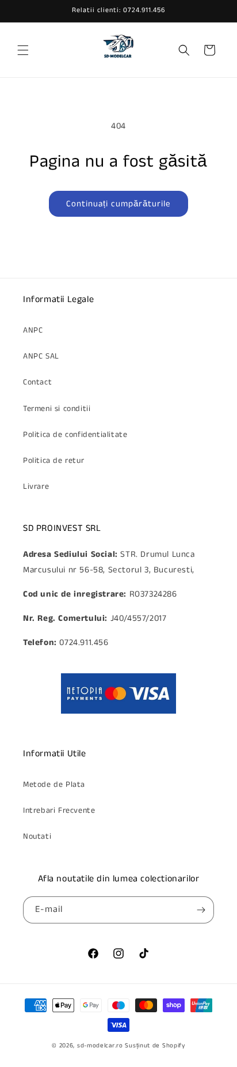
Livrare (36, 486)
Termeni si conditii (56, 408)
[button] (23, 50)
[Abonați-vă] (200, 909)
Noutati (37, 836)
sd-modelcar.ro (100, 1045)
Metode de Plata (54, 784)
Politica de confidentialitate (75, 434)
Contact (37, 382)
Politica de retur (53, 460)
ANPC (33, 330)
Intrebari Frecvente (59, 810)
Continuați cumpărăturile (118, 204)
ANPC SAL (41, 356)
